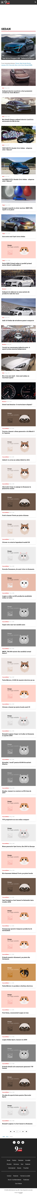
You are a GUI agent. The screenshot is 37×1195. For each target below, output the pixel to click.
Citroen (17, 63)
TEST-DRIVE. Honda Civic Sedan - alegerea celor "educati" (17, 149)
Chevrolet (11, 65)
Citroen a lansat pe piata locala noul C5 (16, 707)
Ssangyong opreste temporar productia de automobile (17, 929)
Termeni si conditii (25, 1176)
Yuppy (3, 205)
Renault (27, 65)
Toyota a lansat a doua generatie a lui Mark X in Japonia (18, 432)
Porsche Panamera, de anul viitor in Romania (18, 569)
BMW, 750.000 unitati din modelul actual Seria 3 (16, 652)
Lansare (3, 65)
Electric (29, 63)
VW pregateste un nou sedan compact (15, 819)
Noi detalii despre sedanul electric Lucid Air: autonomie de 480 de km (18, 120)
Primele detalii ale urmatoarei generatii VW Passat (17, 1067)
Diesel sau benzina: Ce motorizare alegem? (17, 404)
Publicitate (26, 1179)
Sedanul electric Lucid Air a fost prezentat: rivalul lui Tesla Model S (17, 91)
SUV (7, 65)
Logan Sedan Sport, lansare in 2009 (14, 1040)
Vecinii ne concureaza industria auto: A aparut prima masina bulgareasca (16, 348)
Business (4, 289)
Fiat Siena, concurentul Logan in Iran (15, 1013)
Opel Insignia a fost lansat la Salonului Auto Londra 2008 (18, 901)
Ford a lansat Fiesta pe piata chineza (15, 515)
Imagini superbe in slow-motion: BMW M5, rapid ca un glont (17, 209)
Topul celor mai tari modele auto (13, 625)
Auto (3, 55)
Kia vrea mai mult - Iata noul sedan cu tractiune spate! (15, 376)
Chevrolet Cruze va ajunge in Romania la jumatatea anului (16, 487)
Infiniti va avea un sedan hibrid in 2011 (16, 460)
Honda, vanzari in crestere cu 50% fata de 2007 (16, 792)
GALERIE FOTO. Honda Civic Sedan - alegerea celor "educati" (18, 180)
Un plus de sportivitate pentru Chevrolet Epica (16, 1096)
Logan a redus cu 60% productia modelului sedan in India (17, 597)
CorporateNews (5, 428)
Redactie (15, 1176)
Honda (24, 63)
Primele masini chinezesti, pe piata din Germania (16, 958)
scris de (23, 55)
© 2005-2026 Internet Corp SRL (12, 1190)
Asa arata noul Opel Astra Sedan (13, 236)
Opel (21, 63)
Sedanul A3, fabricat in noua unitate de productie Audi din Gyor (16, 292)
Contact (9, 1176)
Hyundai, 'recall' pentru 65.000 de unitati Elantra (16, 763)
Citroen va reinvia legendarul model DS (16, 542)
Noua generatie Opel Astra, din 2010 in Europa (18, 846)
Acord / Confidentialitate (14, 1179)
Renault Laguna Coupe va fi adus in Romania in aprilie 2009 (18, 734)
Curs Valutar (18, 1183)
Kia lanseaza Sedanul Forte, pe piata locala (17, 873)
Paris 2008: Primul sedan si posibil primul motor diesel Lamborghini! (17, 264)
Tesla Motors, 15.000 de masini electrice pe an (18, 680)
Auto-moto (18, 65)
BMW (30, 65)
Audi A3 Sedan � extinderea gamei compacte (18, 320)
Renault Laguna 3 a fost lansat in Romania (17, 1124)
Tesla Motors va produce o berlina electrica (17, 986)
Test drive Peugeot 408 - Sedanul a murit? (18, 58)
